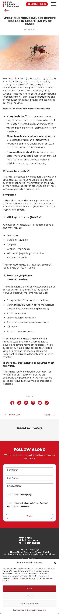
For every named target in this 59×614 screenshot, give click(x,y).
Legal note (42, 610)
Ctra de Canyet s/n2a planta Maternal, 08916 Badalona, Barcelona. (29, 552)
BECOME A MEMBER (37, 4)
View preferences (29, 603)
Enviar (29, 516)
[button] (55, 562)
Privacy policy (30, 610)
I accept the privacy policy (20, 494)
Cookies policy (18, 610)
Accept (29, 588)
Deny (29, 596)
